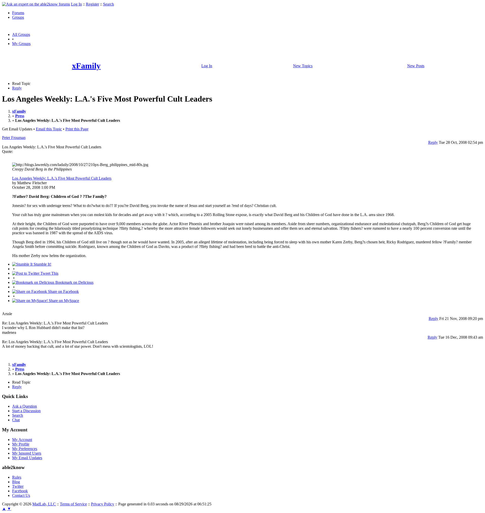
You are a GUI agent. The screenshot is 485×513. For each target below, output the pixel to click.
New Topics (302, 66)
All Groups (21, 34)
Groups (18, 17)
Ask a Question (24, 406)
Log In (76, 4)
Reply (17, 88)
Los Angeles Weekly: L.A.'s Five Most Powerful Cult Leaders (61, 178)
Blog (16, 482)
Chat (16, 420)
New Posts (415, 66)
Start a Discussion (26, 411)
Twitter (17, 486)
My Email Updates (27, 458)
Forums (18, 13)
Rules (16, 477)
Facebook (20, 491)
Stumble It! (42, 264)
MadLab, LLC (44, 504)
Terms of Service (73, 504)
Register (92, 4)
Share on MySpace (63, 300)
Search (108, 4)
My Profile (20, 444)
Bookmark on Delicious (73, 282)
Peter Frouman (14, 137)
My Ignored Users (26, 453)
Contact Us (21, 495)
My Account (22, 439)
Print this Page (76, 129)
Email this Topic (49, 129)
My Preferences (24, 449)
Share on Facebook (63, 291)
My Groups (21, 43)
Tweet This (48, 273)
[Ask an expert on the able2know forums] (36, 4)
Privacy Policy (102, 504)
